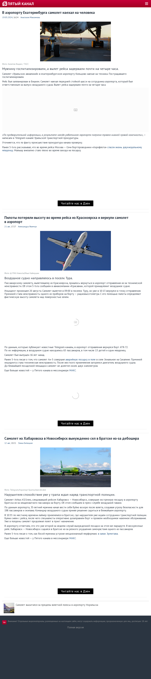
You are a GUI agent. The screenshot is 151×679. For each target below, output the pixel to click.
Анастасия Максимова (30, 17)
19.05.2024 (7, 17)
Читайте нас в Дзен (75, 203)
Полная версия (75, 627)
